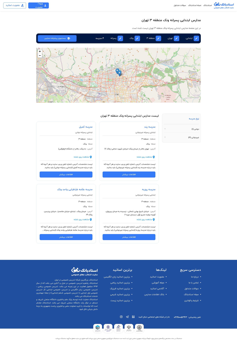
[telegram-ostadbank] (127, 318)
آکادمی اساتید (157, 288)
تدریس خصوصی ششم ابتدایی (65, 293)
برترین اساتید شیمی (120, 294)
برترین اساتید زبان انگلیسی (117, 276)
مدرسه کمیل (85, 127)
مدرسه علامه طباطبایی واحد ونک (74, 189)
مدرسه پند (149, 127)
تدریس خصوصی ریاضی (47, 286)
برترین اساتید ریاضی (120, 282)
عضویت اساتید (157, 276)
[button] (117, 71)
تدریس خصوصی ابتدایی (56, 289)
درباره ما (195, 276)
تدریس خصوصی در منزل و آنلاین (68, 283)
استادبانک (207, 5)
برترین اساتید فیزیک (120, 288)
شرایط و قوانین (191, 300)
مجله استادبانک (194, 5)
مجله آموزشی (158, 282)
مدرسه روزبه (148, 189)
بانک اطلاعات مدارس (154, 294)
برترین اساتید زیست (120, 300)
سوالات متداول (180, 5)
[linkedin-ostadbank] (133, 318)
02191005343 (180, 317)
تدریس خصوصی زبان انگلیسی (84, 289)
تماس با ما (194, 282)
